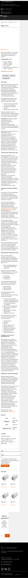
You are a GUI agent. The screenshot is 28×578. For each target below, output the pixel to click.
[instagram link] (2, 569)
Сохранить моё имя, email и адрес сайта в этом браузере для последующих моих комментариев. (10, 461)
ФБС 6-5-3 (12, 411)
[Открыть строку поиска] (2, 18)
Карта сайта (17, 574)
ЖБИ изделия (4, 22)
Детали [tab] (12, 75)
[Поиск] (7, 535)
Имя (2, 451)
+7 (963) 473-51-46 (8, 12)
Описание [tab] (5, 75)
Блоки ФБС (10, 22)
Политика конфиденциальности (7, 574)
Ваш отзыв (4, 443)
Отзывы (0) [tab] (6, 78)
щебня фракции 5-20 (6, 209)
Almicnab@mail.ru (7, 13)
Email (2, 455)
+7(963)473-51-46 (7, 562)
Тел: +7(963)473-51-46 (7, 1)
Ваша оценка (4, 441)
